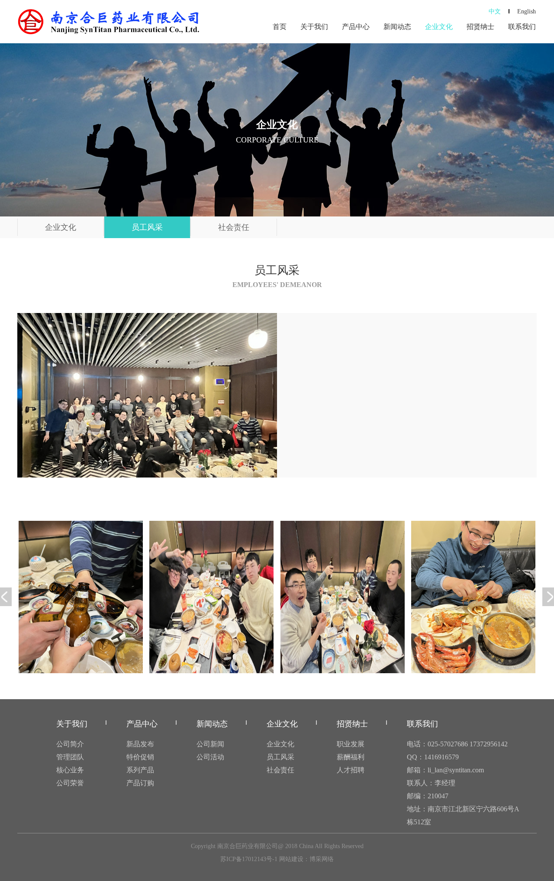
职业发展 (350, 744)
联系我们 (522, 26)
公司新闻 (210, 744)
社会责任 (233, 227)
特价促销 (140, 757)
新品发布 (140, 744)
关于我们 (314, 26)
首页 (280, 26)
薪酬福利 (350, 757)
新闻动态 (397, 26)
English (526, 11)
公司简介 (70, 744)
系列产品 (140, 770)
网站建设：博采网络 (306, 859)
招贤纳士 (480, 26)
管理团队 (70, 757)
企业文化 (439, 26)
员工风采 (147, 227)
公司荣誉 (70, 783)
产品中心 (356, 26)
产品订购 (140, 783)
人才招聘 (350, 770)
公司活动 (210, 757)
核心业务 (70, 770)
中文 (495, 11)
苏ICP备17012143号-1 (248, 859)
